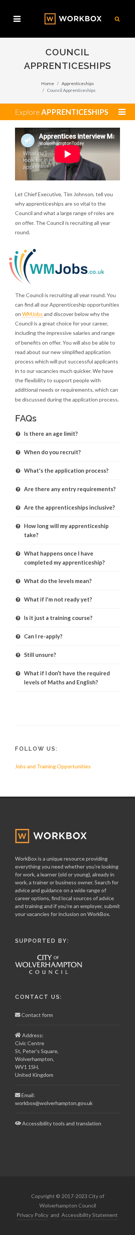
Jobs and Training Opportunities (53, 766)
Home (47, 83)
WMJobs (32, 314)
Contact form (37, 1015)
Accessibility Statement (90, 1215)
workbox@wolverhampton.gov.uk (54, 1103)
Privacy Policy (32, 1215)
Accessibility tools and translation (61, 1123)
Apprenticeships (78, 83)
